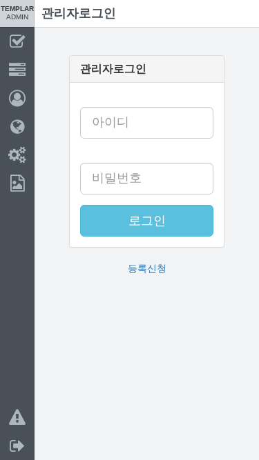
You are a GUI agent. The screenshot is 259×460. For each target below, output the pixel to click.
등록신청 (147, 268)
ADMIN (17, 13)
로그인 (147, 221)
